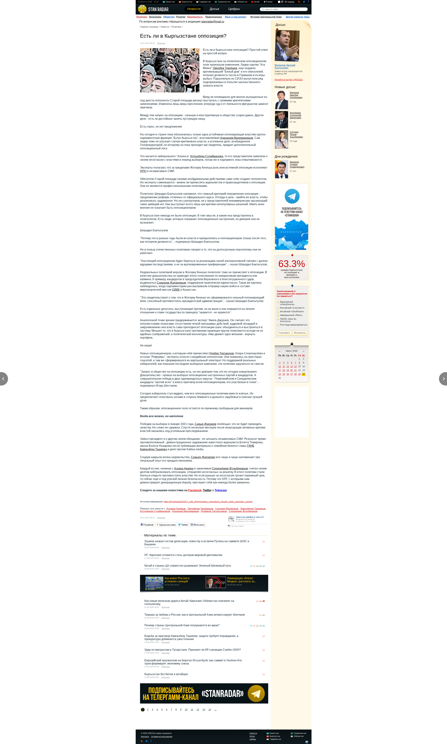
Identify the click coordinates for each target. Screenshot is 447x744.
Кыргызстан (187, 2)
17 (280, 370)
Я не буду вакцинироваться (293, 325)
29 (299, 374)
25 (284, 374)
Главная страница (149, 27)
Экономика (155, 17)
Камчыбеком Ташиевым (253, 508)
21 (295, 370)
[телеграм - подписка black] (204, 702)
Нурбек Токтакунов (221, 353)
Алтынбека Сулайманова (206, 156)
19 (288, 370)
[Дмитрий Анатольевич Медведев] (287, 45)
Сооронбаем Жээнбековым (230, 468)
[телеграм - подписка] (291, 248)
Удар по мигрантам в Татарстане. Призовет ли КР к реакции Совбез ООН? (192, 649)
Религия (180, 17)
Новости (165, 27)
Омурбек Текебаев (225, 68)
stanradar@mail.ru (212, 21)
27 (291, 374)
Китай (256, 2)
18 (284, 370)
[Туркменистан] (260, 566)
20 (291, 370)
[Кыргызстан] (170, 43)
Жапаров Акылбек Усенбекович (296, 95)
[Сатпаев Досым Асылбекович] (281, 147)
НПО (143, 171)
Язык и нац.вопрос (235, 17)
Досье (252, 736)
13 (204, 709)
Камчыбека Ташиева (153, 449)
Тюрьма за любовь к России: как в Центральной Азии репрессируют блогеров (194, 614)
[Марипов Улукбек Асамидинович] (281, 177)
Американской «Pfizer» (291, 315)
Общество (169, 17)
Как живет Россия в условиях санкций (177, 580)
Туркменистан (224, 2)
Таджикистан (205, 2)
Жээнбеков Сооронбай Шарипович (295, 115)
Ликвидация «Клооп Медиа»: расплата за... (241, 580)
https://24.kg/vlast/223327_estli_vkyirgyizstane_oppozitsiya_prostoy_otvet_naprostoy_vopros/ (208, 501)
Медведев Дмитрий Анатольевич (285, 66)
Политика (141, 17)
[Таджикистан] (257, 566)
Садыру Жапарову (203, 457)
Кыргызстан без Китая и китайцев (166, 674)
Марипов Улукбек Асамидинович (297, 164)
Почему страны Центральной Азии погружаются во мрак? (181, 625)
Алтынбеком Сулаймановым (155, 511)
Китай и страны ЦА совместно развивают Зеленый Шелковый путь (187, 565)
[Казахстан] (251, 566)
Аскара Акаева (183, 468)
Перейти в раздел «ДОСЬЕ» (289, 79)
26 (288, 374)
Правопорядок (213, 17)
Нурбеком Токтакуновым (214, 511)
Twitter (207, 490)
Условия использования (161, 736)
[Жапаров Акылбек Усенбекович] (281, 108)
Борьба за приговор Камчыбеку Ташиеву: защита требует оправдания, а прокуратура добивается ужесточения (191, 637)
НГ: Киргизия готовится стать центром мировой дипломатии (183, 555)
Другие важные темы (298, 17)
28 (295, 374)
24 (280, 374)
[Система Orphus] (247, 527)
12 (198, 709)
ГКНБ (250, 445)
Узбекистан (242, 2)
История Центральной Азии (266, 17)
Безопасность (195, 17)
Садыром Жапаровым (171, 282)
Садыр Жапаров (205, 424)
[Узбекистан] (264, 566)
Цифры (253, 739)
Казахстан (170, 2)
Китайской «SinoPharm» (292, 311)
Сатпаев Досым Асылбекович (296, 134)
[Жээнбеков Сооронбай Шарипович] (281, 127)
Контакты (145, 736)
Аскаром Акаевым (176, 508)
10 (186, 709)
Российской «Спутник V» (292, 308)
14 (209, 709)
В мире (269, 2)
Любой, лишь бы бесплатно (288, 320)
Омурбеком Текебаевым (200, 508)
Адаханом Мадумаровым (236, 137)
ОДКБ (176, 289)
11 (192, 709)
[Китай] (264, 601)
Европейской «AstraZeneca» (287, 303)
